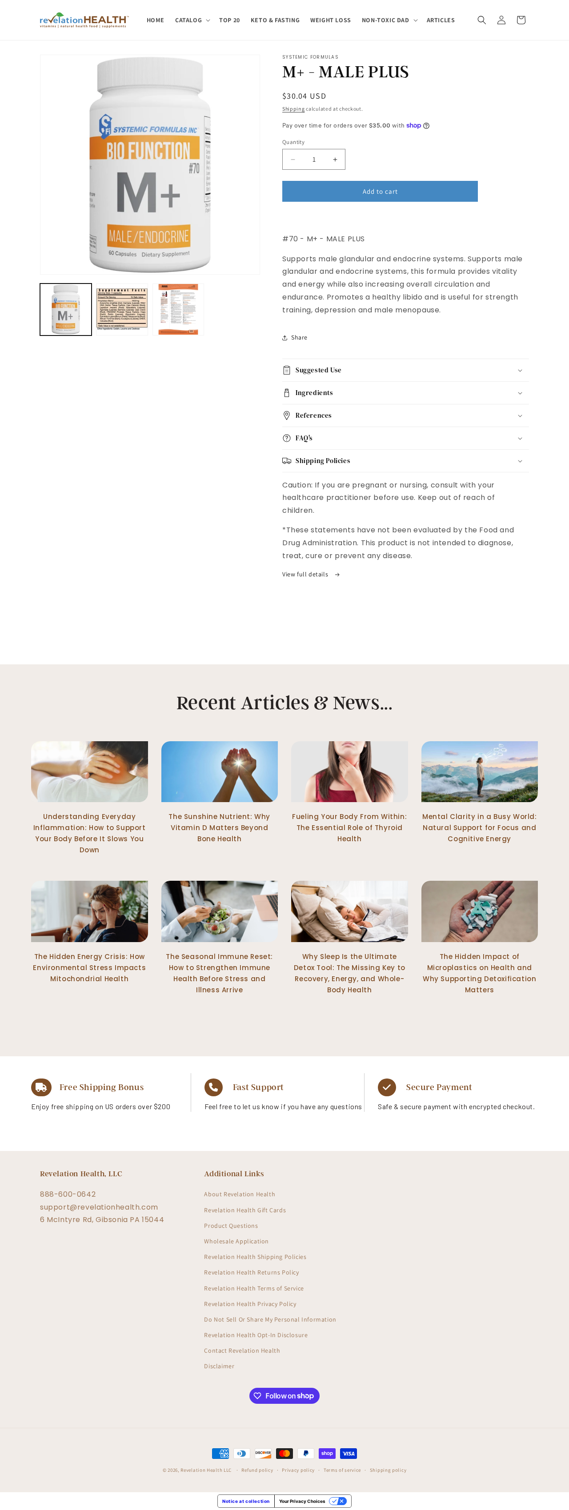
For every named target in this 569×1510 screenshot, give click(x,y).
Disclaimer (219, 1366)
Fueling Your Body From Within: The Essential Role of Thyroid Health (349, 827)
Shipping (293, 108)
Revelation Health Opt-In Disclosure (256, 1335)
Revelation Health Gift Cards (245, 1210)
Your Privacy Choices (302, 1501)
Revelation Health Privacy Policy (250, 1304)
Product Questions (231, 1226)
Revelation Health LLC (206, 1470)
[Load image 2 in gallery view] (122, 309)
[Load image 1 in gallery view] (66, 309)
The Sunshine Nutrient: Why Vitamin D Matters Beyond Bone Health (219, 827)
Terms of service (342, 1469)
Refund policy (257, 1469)
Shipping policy (388, 1469)
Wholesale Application (236, 1241)
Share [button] (299, 337)
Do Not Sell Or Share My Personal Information (270, 1319)
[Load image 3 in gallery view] (178, 309)
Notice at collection (246, 1501)
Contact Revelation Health (242, 1350)
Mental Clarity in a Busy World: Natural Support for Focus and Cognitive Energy (479, 827)
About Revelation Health (239, 1194)
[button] (192, 20)
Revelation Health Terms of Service (254, 1288)
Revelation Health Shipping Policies (255, 1257)
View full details (306, 574)
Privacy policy (298, 1469)
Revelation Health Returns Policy (251, 1272)
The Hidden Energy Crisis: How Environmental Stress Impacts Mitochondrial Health (89, 967)
